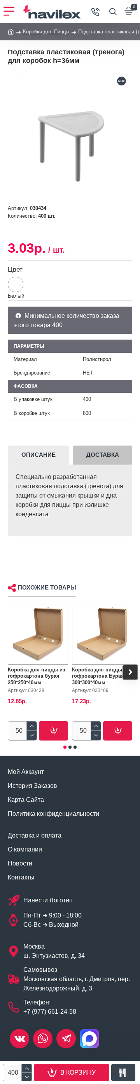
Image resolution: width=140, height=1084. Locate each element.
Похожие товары (47, 587)
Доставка (102, 454)
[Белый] (15, 284)
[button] (10, 672)
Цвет (15, 269)
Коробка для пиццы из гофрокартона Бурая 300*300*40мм (100, 676)
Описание (38, 454)
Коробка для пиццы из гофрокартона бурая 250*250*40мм (36, 676)
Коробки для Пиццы (46, 32)
